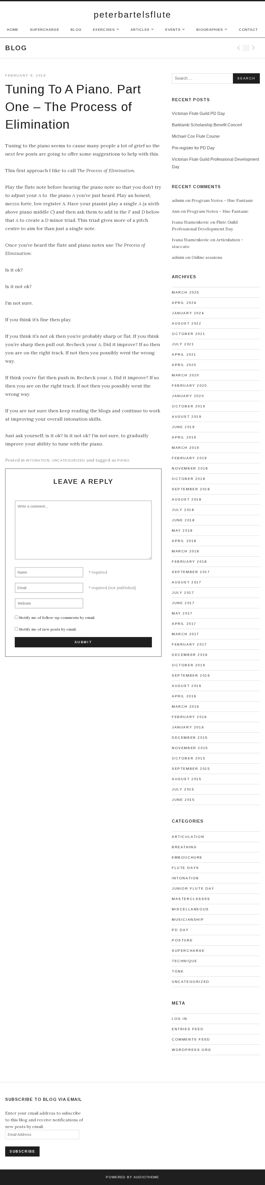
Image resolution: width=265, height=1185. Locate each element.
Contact (248, 30)
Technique (184, 961)
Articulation (188, 837)
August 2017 (187, 582)
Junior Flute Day (193, 888)
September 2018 (191, 489)
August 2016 (187, 686)
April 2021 (184, 354)
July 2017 (183, 593)
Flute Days (185, 868)
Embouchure (187, 857)
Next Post (254, 48)
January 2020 (188, 396)
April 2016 (184, 696)
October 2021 (188, 334)
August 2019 (187, 417)
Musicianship (188, 919)
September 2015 (191, 769)
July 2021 (183, 344)
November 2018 (190, 468)
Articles (145, 30)
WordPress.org (191, 1050)
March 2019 (185, 448)
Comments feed (191, 1039)
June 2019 (183, 427)
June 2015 (183, 800)
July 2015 (183, 789)
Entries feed (188, 1029)
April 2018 (184, 541)
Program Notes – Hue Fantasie (222, 200)
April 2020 (184, 365)
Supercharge (44, 30)
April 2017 (184, 624)
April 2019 (184, 437)
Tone (178, 971)
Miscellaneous (190, 909)
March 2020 (185, 375)
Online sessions (207, 257)
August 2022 (187, 323)
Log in (179, 1019)
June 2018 (183, 520)
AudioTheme (146, 1177)
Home (12, 30)
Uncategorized (68, 460)
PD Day (180, 930)
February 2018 (189, 562)
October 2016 (188, 665)
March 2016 (185, 706)
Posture (182, 940)
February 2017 (189, 644)
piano (123, 460)
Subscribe (22, 1151)
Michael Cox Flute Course (196, 136)
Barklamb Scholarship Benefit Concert (207, 125)
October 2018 (188, 479)
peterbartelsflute (133, 14)
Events (177, 30)
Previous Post (238, 48)
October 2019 (188, 406)
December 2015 (190, 738)
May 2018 (182, 530)
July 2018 (183, 510)
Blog (76, 30)
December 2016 (190, 655)
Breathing (184, 847)
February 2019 (189, 458)
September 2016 (191, 675)
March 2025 (185, 292)
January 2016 (188, 727)
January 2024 (188, 313)
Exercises (108, 30)
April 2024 (184, 303)
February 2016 (189, 717)
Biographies (214, 30)
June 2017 (183, 603)
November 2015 (190, 748)
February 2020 (189, 385)
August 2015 (187, 779)
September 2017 (191, 572)
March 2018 (185, 551)
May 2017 (182, 613)
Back (246, 48)
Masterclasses (191, 899)
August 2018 (187, 499)
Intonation (38, 460)
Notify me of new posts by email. (47, 629)
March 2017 (185, 634)
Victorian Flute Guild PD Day (198, 113)
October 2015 (188, 758)
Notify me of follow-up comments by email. (57, 617)
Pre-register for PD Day (193, 148)
